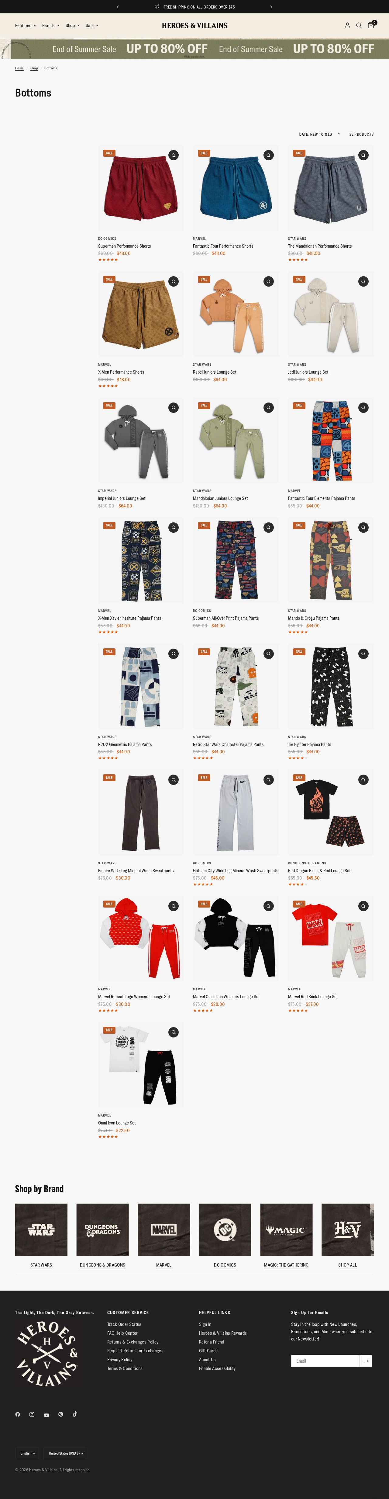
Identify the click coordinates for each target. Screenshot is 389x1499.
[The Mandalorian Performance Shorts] (331, 188)
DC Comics (107, 238)
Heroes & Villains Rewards (223, 1333)
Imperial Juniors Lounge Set (122, 498)
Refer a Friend (211, 1342)
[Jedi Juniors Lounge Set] (331, 314)
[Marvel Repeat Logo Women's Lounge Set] (141, 938)
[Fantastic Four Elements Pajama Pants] (331, 440)
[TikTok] (79, 1414)
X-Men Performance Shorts (121, 372)
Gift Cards (208, 1351)
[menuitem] (27, 25)
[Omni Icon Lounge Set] (141, 1065)
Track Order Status (124, 1324)
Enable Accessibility (217, 1368)
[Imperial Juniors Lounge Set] (141, 440)
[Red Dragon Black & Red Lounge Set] (331, 812)
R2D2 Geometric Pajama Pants (125, 744)
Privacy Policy (120, 1359)
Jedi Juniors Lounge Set (308, 372)
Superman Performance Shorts (124, 246)
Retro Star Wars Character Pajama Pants (228, 744)
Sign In (205, 1324)
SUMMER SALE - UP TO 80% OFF (200, 7)
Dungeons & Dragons (307, 863)
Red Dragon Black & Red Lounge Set (319, 870)
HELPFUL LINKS (214, 1312)
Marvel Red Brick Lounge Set (313, 996)
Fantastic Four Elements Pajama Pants (321, 498)
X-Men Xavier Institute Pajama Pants (129, 618)
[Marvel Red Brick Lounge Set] (331, 938)
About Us (207, 1359)
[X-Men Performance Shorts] (141, 314)
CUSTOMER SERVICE (128, 1312)
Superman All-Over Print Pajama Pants (226, 618)
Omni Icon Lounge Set (117, 1123)
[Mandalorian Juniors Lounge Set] (236, 440)
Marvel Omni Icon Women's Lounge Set (226, 996)
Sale (90, 25)
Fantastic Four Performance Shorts (223, 246)
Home (19, 68)
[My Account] (347, 25)
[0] (369, 25)
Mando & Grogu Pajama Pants (314, 618)
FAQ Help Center (122, 1333)
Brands (48, 25)
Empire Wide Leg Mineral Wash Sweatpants (136, 870)
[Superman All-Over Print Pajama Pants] (236, 560)
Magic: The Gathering (286, 1264)
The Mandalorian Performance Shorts (320, 246)
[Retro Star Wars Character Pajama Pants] (236, 686)
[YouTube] (50, 1415)
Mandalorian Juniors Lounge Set (220, 498)
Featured (23, 25)
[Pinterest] (65, 1414)
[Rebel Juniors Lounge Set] (236, 314)
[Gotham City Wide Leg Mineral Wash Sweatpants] (236, 812)
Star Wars (297, 238)
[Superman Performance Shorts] (141, 188)
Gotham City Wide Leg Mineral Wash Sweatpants (235, 870)
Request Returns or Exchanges (135, 1351)
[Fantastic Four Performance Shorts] (236, 188)
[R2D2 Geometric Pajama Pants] (141, 686)
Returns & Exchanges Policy (133, 1342)
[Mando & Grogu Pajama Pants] (331, 560)
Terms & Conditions (125, 1368)
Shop (70, 25)
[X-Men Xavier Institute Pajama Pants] (141, 560)
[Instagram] (36, 1414)
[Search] (359, 25)
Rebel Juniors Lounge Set (214, 372)
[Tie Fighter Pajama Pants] (331, 686)
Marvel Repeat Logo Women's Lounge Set (134, 996)
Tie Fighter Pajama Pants (309, 744)
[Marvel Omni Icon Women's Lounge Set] (236, 938)
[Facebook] (22, 1414)
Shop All (347, 1264)
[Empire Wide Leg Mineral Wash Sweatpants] (141, 812)
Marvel (199, 238)
